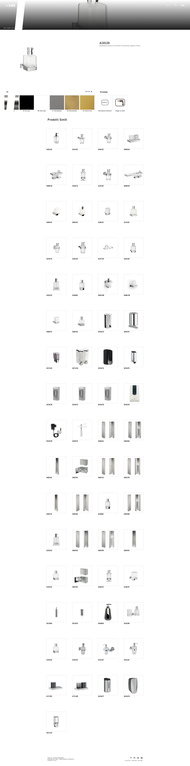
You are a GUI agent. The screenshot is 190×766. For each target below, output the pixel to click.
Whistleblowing (51, 760)
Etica (55, 760)
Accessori (14, 28)
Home (5, 28)
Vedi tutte (87, 91)
